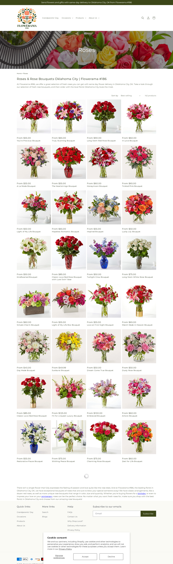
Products (21, 521)
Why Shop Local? (75, 521)
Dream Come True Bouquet (100, 370)
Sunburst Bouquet (61, 370)
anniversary (46, 496)
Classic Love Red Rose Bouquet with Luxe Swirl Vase (67, 278)
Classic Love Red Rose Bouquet (32, 416)
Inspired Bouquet (95, 231)
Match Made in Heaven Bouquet (137, 325)
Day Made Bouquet (26, 370)
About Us (21, 525)
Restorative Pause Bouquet (30, 461)
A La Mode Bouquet (26, 186)
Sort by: (114, 95)
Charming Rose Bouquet (99, 461)
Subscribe (148, 513)
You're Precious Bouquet (29, 141)
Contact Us (72, 517)
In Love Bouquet (130, 141)
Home (19, 73)
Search (45, 512)
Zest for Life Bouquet (132, 461)
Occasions (21, 517)
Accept (85, 556)
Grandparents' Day (25, 512)
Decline (111, 556)
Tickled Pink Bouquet (132, 186)
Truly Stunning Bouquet (63, 141)
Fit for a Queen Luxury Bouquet (67, 416)
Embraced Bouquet (96, 416)
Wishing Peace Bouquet (63, 461)
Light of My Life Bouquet (29, 231)
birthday (142, 493)
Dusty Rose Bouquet (132, 370)
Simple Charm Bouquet (28, 325)
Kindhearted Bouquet (27, 277)
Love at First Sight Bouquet (100, 325)
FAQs (70, 512)
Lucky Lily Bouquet (131, 231)
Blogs (44, 517)
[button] (67, 18)
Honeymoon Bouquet (97, 186)
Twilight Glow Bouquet (98, 277)
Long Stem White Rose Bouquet (137, 277)
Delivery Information (77, 525)
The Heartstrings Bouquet (64, 186)
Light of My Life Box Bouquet (66, 325)
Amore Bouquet (129, 416)
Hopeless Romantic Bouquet (65, 231)
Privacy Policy (65, 549)
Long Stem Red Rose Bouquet (101, 141)
